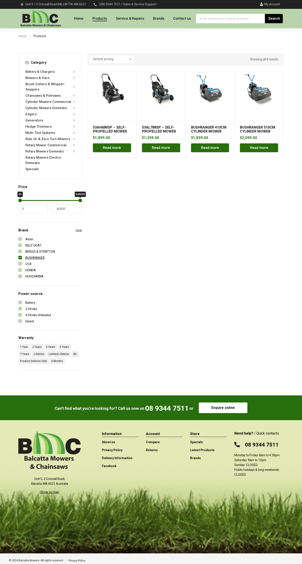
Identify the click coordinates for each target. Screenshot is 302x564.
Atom (29, 239)
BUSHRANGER (35, 258)
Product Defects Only (33, 361)
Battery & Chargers (40, 71)
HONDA (30, 270)
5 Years (64, 347)
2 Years (37, 347)
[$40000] (80, 200)
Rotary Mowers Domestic (44, 151)
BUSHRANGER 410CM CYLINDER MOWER (208, 129)
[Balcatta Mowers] (40, 20)
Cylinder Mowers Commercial (48, 101)
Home (22, 36)
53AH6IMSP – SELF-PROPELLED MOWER (110, 129)
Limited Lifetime (59, 354)
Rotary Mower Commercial (45, 145)
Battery (30, 302)
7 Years (24, 354)
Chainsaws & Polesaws (43, 95)
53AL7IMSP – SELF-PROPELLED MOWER (159, 129)
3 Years (50, 347)
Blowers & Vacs (37, 77)
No (75, 354)
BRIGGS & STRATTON (40, 251)
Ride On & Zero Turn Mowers (47, 139)
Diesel (29, 321)
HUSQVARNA (34, 276)
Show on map (49, 492)
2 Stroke (31, 309)
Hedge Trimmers (38, 126)
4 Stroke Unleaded (38, 315)
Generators (34, 120)
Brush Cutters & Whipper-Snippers (45, 87)
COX (28, 264)
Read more (112, 147)
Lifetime (39, 354)
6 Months (57, 361)
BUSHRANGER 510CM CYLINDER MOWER (257, 129)
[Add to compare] (130, 82)
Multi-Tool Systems (40, 132)
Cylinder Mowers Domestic (46, 108)
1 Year (24, 347)
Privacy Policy (77, 561)
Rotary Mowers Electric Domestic (43, 160)
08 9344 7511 (167, 408)
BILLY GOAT (33, 245)
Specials (32, 169)
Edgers (30, 114)
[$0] (20, 200)
